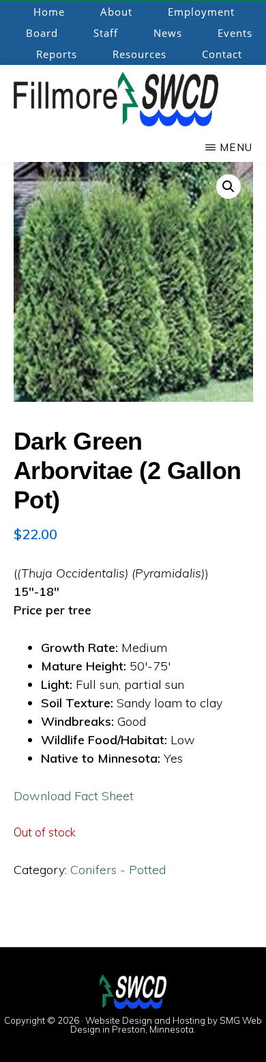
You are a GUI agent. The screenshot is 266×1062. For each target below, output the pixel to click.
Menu (236, 147)
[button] (228, 186)
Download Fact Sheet (74, 796)
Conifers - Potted (118, 869)
